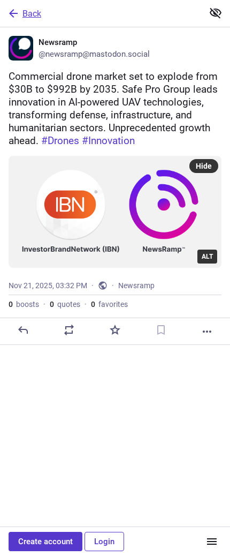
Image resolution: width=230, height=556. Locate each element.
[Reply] (23, 330)
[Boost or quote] (69, 330)
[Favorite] (115, 330)
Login (104, 541)
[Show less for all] (215, 13)
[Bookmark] (161, 330)
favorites (109, 304)
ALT (207, 256)
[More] (207, 331)
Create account (45, 541)
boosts (24, 304)
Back (31, 14)
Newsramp (136, 285)
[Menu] (211, 541)
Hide (204, 166)
